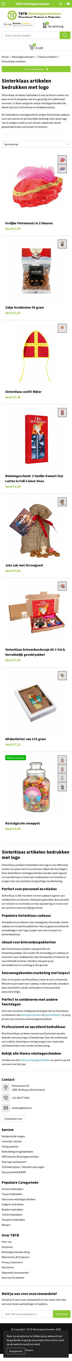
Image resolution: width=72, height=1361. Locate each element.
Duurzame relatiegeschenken (18, 1199)
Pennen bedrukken (12, 1189)
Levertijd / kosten (12, 1141)
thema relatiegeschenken (35, 1060)
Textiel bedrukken (12, 1214)
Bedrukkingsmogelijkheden (17, 1151)
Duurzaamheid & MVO (14, 1172)
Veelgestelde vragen (13, 1136)
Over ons (7, 1241)
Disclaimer (8, 1267)
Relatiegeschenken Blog (16, 1252)
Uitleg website (10, 1146)
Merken (6, 1225)
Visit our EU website (13, 1277)
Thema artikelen (47, 56)
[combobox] (31, 35)
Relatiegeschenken (23, 56)
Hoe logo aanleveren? (14, 1161)
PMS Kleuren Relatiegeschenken (20, 1156)
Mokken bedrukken (12, 1209)
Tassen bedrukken (12, 1194)
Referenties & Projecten (15, 1257)
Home (5, 56)
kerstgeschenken (31, 1015)
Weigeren (29, 1350)
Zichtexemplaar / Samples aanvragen (23, 1167)
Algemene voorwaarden (15, 1272)
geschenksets (52, 1015)
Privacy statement (12, 1262)
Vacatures (7, 1247)
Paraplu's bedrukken (13, 1219)
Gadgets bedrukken (13, 1204)
